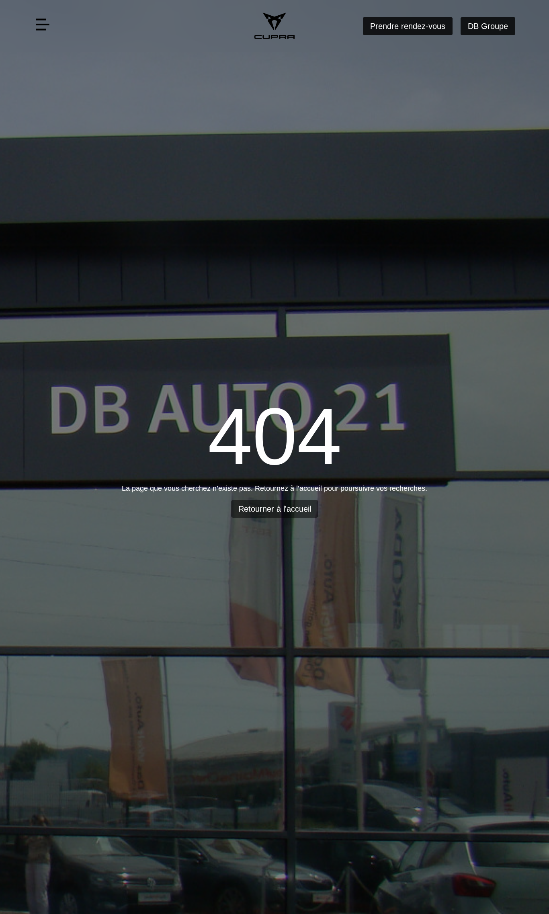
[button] (42, 26)
